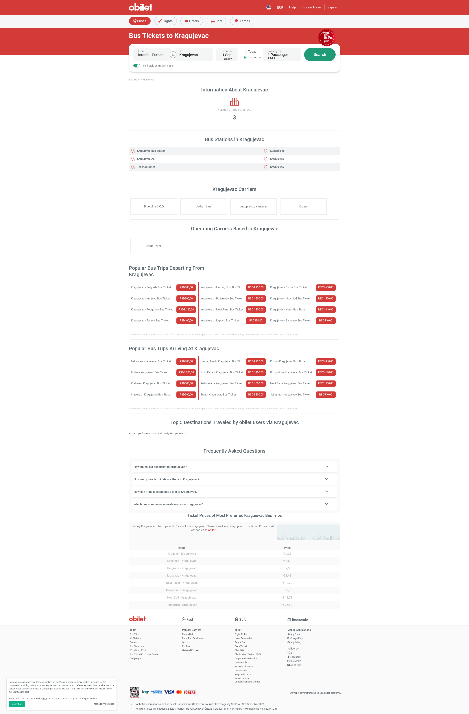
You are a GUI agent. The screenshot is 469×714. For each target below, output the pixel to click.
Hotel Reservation (244, 638)
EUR (280, 7)
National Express (191, 650)
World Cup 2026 (138, 650)
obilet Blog (295, 665)
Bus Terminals (137, 646)
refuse (88, 688)
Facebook (295, 657)
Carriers (134, 642)
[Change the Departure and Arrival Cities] (173, 54)
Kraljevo (133, 433)
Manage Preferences (104, 704)
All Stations (135, 638)
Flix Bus (186, 646)
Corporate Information (246, 658)
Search (320, 54)
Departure (227, 51)
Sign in (332, 7)
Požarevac (145, 433)
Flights (167, 21)
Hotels (193, 21)
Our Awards (241, 670)
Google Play (296, 638)
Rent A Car (240, 642)
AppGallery (296, 642)
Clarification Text (21, 692)
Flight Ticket (241, 634)
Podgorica (169, 433)
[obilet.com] (149, 10)
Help (292, 7)
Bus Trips (134, 634)
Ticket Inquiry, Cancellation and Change (247, 680)
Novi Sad (157, 433)
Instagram (295, 661)
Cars (218, 21)
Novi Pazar (181, 433)
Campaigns (135, 658)
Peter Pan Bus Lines (192, 638)
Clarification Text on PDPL (248, 654)
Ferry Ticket (241, 646)
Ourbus (186, 642)
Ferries (244, 21)
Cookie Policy (242, 662)
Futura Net (187, 634)
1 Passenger (278, 54)
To (181, 51)
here (45, 698)
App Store (295, 634)
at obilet (210, 530)
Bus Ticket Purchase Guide (144, 654)
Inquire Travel (312, 7)
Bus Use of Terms (244, 666)
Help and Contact (243, 674)
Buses (141, 21)
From (141, 51)
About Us (239, 650)
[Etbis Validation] (134, 693)
